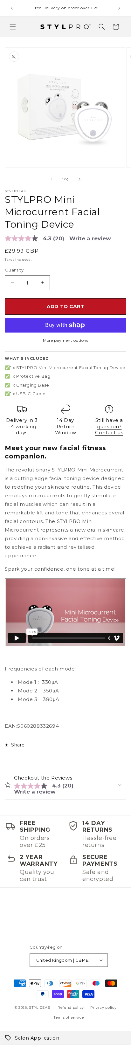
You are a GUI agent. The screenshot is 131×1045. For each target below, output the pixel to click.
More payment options (65, 340)
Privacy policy (103, 1007)
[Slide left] (52, 179)
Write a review (90, 238)
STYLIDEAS (39, 1007)
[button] (13, 27)
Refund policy (71, 1007)
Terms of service (68, 1017)
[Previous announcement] (12, 8)
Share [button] (18, 745)
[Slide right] (79, 179)
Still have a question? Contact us (109, 426)
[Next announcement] (119, 8)
